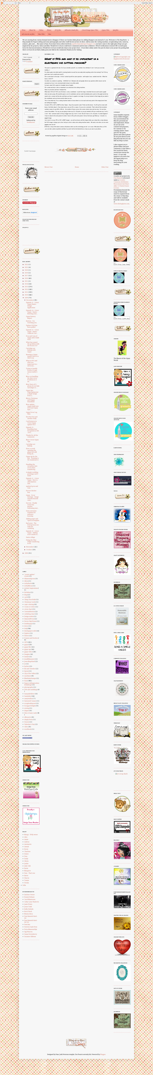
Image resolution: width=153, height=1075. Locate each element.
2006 (26, 553)
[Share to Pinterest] (86, 136)
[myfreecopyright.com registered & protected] (122, 59)
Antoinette (27, 844)
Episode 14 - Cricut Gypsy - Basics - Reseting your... (32, 312)
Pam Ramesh (118, 178)
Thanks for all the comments (32, 436)
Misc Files (41, 34)
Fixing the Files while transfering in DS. (32, 541)
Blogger (103, 1054)
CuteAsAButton (29, 611)
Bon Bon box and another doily (31, 417)
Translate (29, 61)
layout (26, 671)
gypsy (26, 644)
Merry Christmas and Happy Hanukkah (32, 400)
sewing (26, 708)
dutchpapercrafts (30, 631)
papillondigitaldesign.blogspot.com (84, 44)
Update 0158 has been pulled (31, 326)
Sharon (26, 878)
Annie (26, 839)
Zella (24, 885)
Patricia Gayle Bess (30, 927)
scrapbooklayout (30, 703)
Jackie (26, 863)
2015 (26, 281)
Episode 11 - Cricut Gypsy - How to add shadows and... (32, 481)
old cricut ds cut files (28, 34)
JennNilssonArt (29, 659)
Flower (26, 636)
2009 (26, 298)
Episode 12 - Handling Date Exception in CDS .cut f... (32, 430)
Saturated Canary (30, 701)
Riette (26, 875)
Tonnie (26, 880)
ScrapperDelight (30, 706)
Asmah (26, 846)
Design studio (29, 616)
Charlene (27, 851)
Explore (27, 633)
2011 (26, 292)
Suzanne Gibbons (30, 936)
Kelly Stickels (28, 909)
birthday (27, 592)
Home (23, 30)
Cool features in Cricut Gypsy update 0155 (31, 422)
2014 (26, 284)
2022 (26, 264)
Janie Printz (28, 904)
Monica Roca (28, 914)
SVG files (58, 30)
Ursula (26, 883)
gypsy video (28, 652)
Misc (49, 34)
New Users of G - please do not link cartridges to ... (32, 386)
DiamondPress (29, 619)
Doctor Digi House (30, 621)
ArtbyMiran (28, 586)
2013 (26, 286)
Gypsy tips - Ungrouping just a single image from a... (32, 393)
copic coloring (29, 604)
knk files (115, 30)
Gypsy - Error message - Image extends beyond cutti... (32, 497)
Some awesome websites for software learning (31, 513)
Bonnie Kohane (29, 897)
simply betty (28, 719)
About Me (32, 30)
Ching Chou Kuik (30, 599)
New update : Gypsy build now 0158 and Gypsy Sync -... (32, 407)
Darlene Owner (29, 894)
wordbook (28, 729)
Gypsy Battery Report (31, 317)
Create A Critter (29, 607)
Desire (26, 854)
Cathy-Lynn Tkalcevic (31, 902)
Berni (26, 849)
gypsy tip (27, 649)
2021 (26, 267)
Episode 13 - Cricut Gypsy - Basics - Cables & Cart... (32, 331)
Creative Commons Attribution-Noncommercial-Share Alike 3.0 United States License (121, 184)
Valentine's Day (29, 724)
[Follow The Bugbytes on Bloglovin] (30, 213)
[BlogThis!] (80, 136)
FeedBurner (31, 122)
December (30, 300)
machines (27, 676)
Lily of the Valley (30, 673)
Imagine (27, 654)
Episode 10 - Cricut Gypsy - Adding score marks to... (32, 532)
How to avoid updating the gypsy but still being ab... (31, 451)
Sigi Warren (28, 932)
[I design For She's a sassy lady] (123, 386)
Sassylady (27, 696)
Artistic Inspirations (31, 588)
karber (26, 666)
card (26, 597)
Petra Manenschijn (30, 929)
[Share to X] (82, 136)
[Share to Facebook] (84, 136)
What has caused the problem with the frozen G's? (32, 343)
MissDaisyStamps (30, 678)
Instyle (26, 657)
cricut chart (28, 609)
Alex (25, 837)
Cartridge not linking (30, 445)
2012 (26, 289)
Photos (49, 30)
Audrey (26, 842)
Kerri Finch (28, 911)
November (30, 547)
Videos (41, 30)
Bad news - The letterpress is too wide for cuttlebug (32, 525)
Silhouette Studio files (71, 30)
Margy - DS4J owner (31, 834)
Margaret (27, 871)
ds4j (25, 628)
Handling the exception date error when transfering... (31, 467)
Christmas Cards (30, 602)
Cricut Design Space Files (90, 30)
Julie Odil (27, 866)
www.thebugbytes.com (121, 204)
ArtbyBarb (28, 583)
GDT (25, 642)
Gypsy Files (105, 30)
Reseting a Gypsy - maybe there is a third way (32, 356)
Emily (26, 859)
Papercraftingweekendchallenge (31, 684)
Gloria (26, 861)
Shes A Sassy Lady (30, 713)
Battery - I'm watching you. (31, 322)
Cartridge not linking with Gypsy (31, 350)
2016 (26, 278)
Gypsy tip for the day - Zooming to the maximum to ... (32, 459)
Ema (25, 856)
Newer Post (49, 167)
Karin (26, 868)
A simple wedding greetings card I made (32, 473)
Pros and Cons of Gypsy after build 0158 (32, 337)
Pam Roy (27, 924)
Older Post (104, 167)
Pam (26, 681)
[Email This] (78, 136)
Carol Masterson (29, 899)
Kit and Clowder (30, 669)
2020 (26, 270)
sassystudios (28, 698)
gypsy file (27, 647)
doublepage (28, 623)
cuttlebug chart (29, 614)
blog (26, 595)
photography (28, 687)
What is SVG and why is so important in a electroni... (31, 363)
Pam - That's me (29, 873)
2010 (26, 295)
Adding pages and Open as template (32, 519)
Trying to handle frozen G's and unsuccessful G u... (31, 371)
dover (26, 626)
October (29, 550)
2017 (26, 275)
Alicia (26, 581)
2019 (26, 273)
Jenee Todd (28, 907)
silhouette (27, 717)
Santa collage (30, 537)
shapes (26, 710)
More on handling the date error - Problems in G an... (32, 379)
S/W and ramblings (31, 689)
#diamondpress (29, 578)
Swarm (26, 722)
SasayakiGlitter (29, 694)
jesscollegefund (29, 661)
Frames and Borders (31, 638)
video (26, 727)
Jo (25, 664)
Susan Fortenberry (30, 934)
